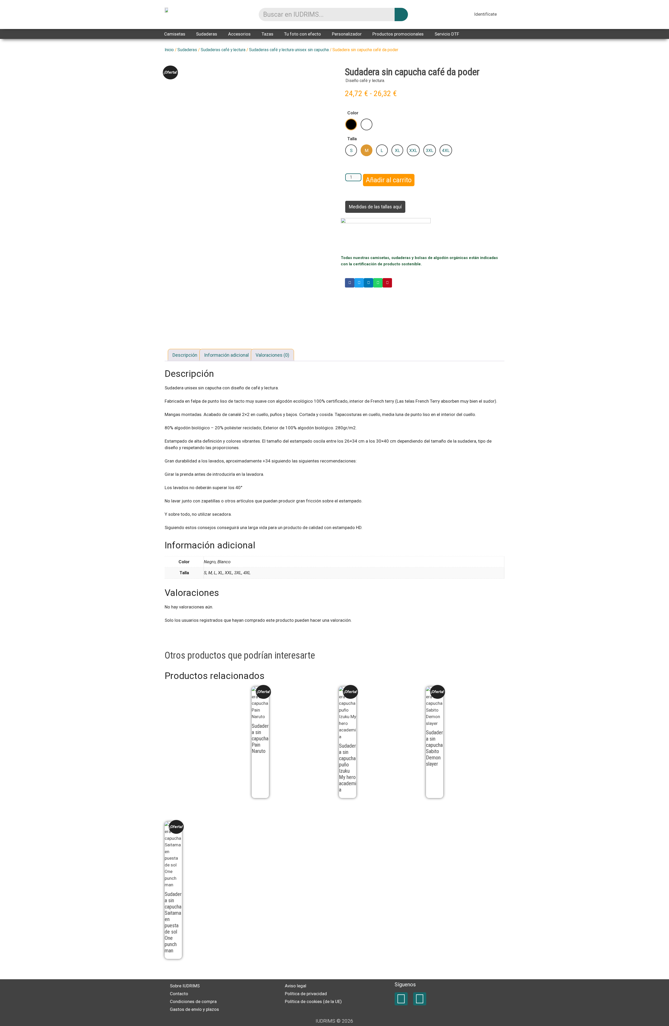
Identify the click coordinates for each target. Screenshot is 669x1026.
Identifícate (485, 14)
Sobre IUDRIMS (185, 985)
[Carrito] (502, 15)
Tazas (267, 34)
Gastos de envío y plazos (194, 1009)
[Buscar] (401, 14)
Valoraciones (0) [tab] (272, 355)
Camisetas (174, 34)
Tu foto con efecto (302, 34)
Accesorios (239, 34)
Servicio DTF (447, 34)
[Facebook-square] (401, 998)
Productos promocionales (398, 34)
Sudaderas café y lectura (223, 49)
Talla (352, 138)
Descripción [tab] (184, 355)
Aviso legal (295, 985)
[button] (349, 283)
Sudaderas (206, 34)
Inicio (169, 49)
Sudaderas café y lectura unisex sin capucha (289, 49)
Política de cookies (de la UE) (313, 1001)
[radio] (351, 124)
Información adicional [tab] (226, 355)
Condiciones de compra (193, 1001)
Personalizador (347, 34)
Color (353, 112)
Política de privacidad (306, 993)
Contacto (179, 993)
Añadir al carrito (389, 180)
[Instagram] (419, 998)
